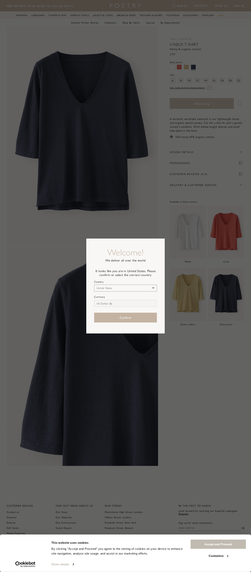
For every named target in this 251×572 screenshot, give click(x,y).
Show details (60, 564)
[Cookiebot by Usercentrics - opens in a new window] (25, 564)
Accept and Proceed (218, 544)
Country (99, 281)
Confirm (125, 317)
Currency (99, 296)
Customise (216, 555)
